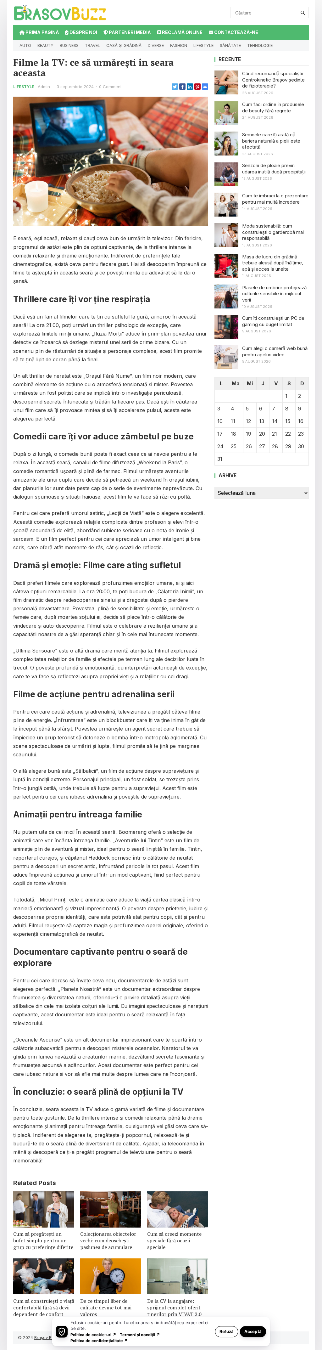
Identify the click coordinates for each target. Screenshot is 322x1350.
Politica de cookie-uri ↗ (93, 1334)
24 (220, 446)
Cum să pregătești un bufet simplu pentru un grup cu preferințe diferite (43, 1240)
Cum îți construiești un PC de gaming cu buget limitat (273, 321)
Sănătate (230, 45)
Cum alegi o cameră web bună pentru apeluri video (275, 351)
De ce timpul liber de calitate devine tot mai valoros (105, 1307)
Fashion (178, 45)
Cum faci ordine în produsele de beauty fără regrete (273, 107)
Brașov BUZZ (47, 1337)
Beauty (45, 45)
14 (275, 421)
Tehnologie (260, 45)
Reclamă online (182, 32)
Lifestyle (203, 45)
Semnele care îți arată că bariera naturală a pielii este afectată (271, 141)
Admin (44, 86)
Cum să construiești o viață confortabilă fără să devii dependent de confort (43, 1307)
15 (287, 421)
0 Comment (110, 86)
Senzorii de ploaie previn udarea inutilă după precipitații (274, 168)
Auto (25, 45)
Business (69, 45)
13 (261, 421)
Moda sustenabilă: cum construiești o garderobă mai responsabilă (273, 232)
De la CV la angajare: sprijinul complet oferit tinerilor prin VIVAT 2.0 (174, 1307)
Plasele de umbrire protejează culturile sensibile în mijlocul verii (274, 294)
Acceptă (253, 1331)
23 (301, 434)
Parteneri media (129, 32)
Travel (92, 45)
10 (220, 421)
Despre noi (83, 32)
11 (233, 421)
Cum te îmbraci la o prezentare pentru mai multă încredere (275, 199)
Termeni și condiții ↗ (140, 1334)
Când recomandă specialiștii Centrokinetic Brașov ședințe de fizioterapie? (273, 80)
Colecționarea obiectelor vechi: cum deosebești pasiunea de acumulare (108, 1240)
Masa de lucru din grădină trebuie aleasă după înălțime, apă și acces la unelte (272, 263)
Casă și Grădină (124, 45)
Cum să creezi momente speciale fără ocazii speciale (174, 1240)
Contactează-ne (235, 32)
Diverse (156, 45)
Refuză (226, 1331)
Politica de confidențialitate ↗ (99, 1340)
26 (249, 446)
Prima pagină (42, 32)
